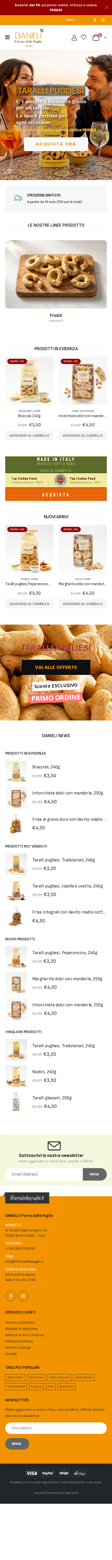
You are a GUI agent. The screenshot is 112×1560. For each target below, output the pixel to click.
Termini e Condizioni (20, 1323)
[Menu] (7, 37)
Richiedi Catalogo (18, 1348)
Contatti (11, 1354)
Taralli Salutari (83, 1377)
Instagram (23, 1296)
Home (36, 411)
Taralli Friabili (15, 1377)
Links (69, 20)
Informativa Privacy (19, 1341)
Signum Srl (71, 1493)
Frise (51, 1386)
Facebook (11, 1296)
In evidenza (87, 411)
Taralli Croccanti (59, 1377)
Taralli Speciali (16, 1386)
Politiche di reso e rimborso (25, 1335)
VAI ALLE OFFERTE (56, 667)
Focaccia (36, 1386)
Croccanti (25, 411)
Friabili (25, 579)
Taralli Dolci (36, 1377)
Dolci (79, 579)
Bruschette (67, 1386)
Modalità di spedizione (21, 1329)
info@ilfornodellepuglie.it (24, 1261)
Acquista (56, 494)
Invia (94, 1174)
